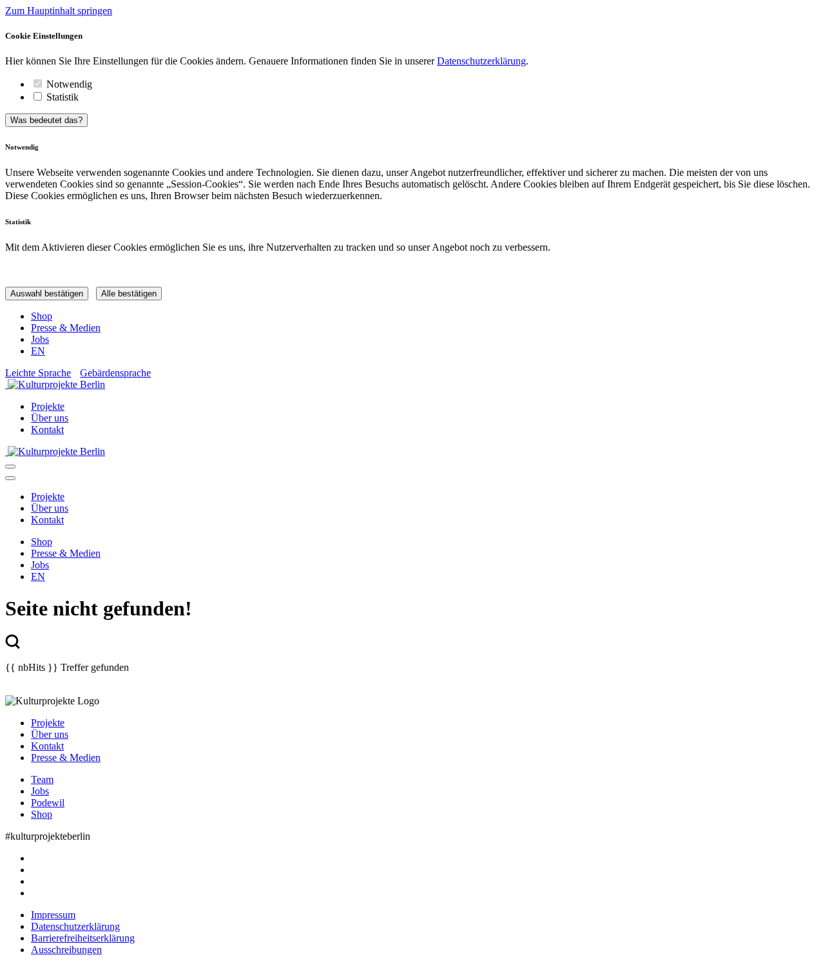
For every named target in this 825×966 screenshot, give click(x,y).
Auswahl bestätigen (46, 293)
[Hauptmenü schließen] (10, 478)
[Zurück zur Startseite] (412, 385)
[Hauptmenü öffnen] (10, 467)
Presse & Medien (66, 327)
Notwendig (69, 84)
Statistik (62, 97)
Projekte (47, 406)
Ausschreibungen (66, 949)
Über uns (49, 417)
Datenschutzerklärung (481, 60)
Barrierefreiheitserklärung (83, 937)
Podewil (47, 802)
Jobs (40, 339)
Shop (41, 316)
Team (42, 779)
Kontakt (47, 429)
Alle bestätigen (129, 293)
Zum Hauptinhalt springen (58, 10)
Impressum (53, 914)
